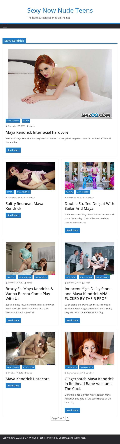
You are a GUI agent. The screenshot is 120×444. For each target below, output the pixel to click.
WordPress (79, 437)
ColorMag (64, 437)
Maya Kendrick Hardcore (28, 378)
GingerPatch (71, 367)
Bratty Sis (11, 277)
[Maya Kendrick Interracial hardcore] (60, 84)
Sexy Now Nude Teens (60, 10)
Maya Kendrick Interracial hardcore (37, 132)
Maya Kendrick (13, 121)
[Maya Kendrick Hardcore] (30, 348)
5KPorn (10, 192)
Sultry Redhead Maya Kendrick (24, 206)
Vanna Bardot (41, 277)
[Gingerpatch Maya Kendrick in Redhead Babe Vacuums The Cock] (89, 348)
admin (32, 126)
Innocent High (86, 277)
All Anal (69, 192)
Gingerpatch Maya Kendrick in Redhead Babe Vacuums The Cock (89, 383)
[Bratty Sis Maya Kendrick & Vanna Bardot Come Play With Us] (30, 258)
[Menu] (4, 26)
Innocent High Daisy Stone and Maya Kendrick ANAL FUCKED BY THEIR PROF (88, 293)
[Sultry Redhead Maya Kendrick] (30, 176)
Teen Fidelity (28, 367)
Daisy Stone (71, 277)
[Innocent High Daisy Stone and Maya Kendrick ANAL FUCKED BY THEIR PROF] (89, 258)
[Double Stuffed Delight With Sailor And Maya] (89, 176)
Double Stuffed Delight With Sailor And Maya (89, 206)
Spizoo (26, 121)
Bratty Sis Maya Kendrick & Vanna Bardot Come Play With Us (29, 293)
